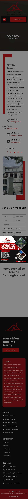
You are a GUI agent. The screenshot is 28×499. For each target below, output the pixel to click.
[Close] (26, 237)
